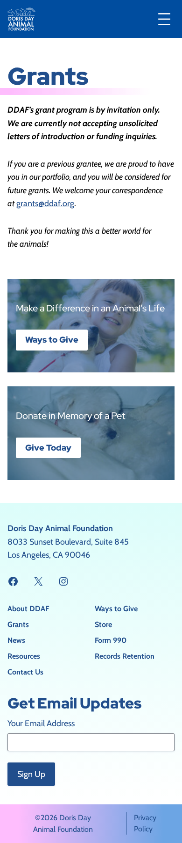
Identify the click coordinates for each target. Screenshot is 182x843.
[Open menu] (164, 19)
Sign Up (31, 774)
